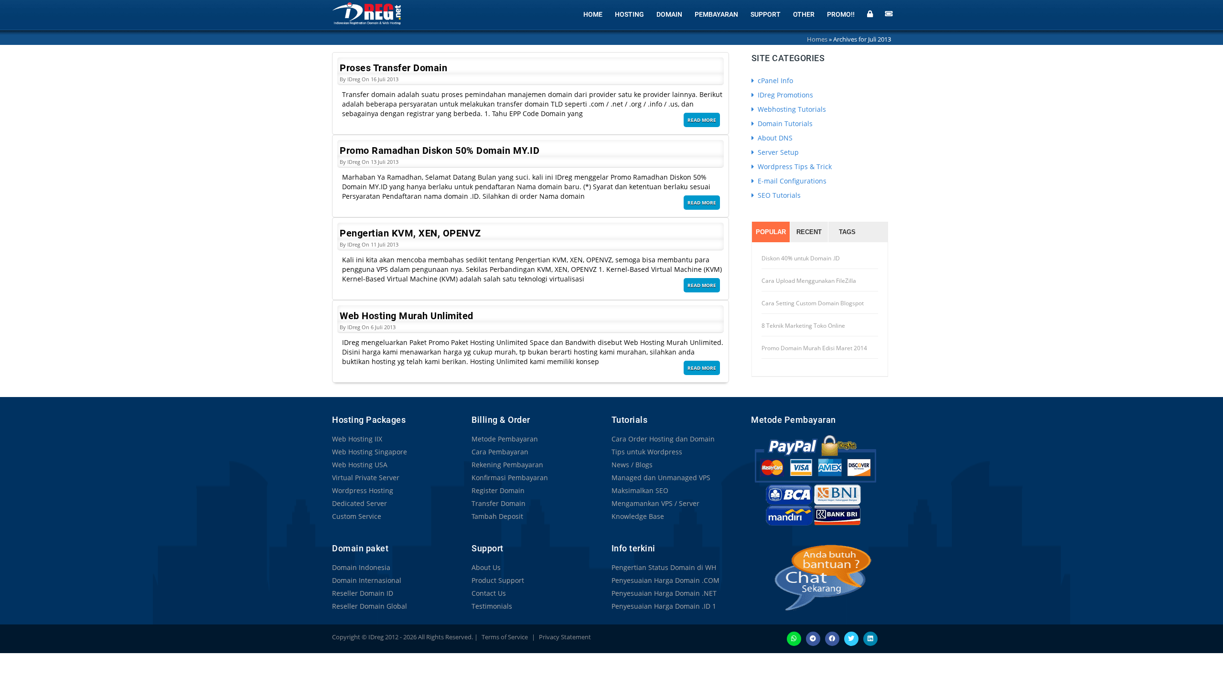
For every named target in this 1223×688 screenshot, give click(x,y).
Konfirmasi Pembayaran (510, 477)
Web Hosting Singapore (369, 451)
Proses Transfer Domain (393, 68)
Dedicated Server (359, 503)
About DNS (774, 137)
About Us (486, 567)
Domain (669, 14)
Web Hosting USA (359, 464)
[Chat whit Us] (813, 577)
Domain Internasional (366, 580)
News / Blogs (632, 464)
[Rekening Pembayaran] (815, 480)
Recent (809, 232)
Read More (701, 120)
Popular (771, 232)
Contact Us (489, 593)
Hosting (629, 14)
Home (592, 14)
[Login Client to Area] (870, 13)
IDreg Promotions (784, 94)
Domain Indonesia (361, 567)
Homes (817, 39)
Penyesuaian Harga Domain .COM (665, 580)
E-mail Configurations (791, 180)
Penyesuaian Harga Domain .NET (664, 593)
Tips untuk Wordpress (647, 451)
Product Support (498, 580)
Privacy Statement (565, 637)
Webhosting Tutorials (791, 109)
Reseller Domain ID (362, 593)
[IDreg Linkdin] (870, 638)
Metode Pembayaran (505, 438)
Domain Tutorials (784, 123)
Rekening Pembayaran (507, 464)
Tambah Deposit (497, 516)
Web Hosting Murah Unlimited (406, 316)
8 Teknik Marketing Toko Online (803, 326)
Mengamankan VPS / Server (655, 503)
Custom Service (356, 516)
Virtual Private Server (365, 477)
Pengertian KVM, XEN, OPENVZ (410, 233)
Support (766, 14)
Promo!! (841, 14)
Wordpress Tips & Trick (794, 166)
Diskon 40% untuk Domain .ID (801, 258)
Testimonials (492, 606)
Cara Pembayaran (500, 451)
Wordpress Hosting (362, 490)
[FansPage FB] (832, 638)
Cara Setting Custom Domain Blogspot (813, 303)
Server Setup (777, 152)
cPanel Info (774, 80)
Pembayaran (716, 14)
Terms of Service (505, 637)
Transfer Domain (499, 503)
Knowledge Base (638, 516)
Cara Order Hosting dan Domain (663, 438)
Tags (847, 232)
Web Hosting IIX (357, 438)
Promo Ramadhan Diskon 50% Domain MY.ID (439, 150)
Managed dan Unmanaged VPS (661, 477)
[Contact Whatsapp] (794, 638)
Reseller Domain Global (369, 606)
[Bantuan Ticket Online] (889, 13)
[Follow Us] (851, 638)
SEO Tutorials (778, 195)
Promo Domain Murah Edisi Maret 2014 (814, 348)
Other (804, 14)
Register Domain (498, 490)
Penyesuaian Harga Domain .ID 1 (664, 606)
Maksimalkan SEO (640, 490)
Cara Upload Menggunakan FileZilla (809, 281)
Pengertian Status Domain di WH (664, 567)
